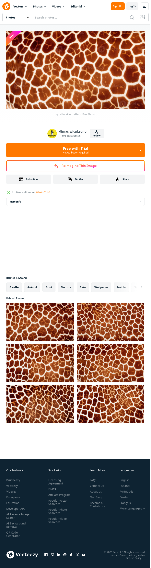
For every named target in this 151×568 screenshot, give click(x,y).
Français (122, 501)
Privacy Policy (134, 553)
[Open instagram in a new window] (52, 553)
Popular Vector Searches (57, 503)
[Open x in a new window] (77, 553)
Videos (56, 6)
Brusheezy (13, 478)
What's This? (43, 192)
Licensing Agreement (55, 479)
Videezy (11, 490)
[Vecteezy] (6, 6)
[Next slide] (135, 285)
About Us (94, 490)
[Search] (132, 17)
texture (66, 285)
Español (122, 484)
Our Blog (94, 495)
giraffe (14, 285)
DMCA (52, 487)
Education (12, 501)
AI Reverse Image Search (15, 514)
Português (123, 490)
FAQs (91, 478)
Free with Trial (75, 150)
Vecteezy (12, 484)
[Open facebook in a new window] (46, 553)
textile (121, 285)
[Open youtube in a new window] (83, 553)
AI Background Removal (16, 523)
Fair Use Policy (130, 556)
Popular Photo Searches (57, 512)
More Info (15, 200)
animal (32, 285)
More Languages (128, 506)
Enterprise (13, 495)
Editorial (76, 6)
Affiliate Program (53, 494)
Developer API (15, 507)
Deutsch (122, 495)
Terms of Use (114, 553)
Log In (132, 6)
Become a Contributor (96, 502)
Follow (96, 135)
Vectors (18, 6)
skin (83, 285)
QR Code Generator (13, 532)
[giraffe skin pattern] (40, 320)
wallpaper (101, 285)
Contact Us (95, 484)
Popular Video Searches (57, 521)
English (122, 478)
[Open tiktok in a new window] (71, 553)
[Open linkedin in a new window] (58, 553)
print (49, 285)
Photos (38, 6)
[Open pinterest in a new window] (64, 553)
